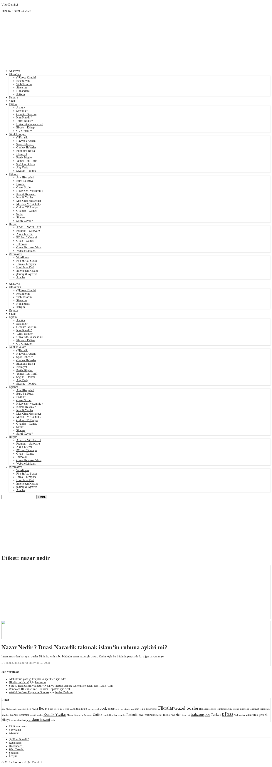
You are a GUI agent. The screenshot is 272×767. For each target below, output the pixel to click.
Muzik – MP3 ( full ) (28, 204)
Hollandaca (23, 90)
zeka (53, 720)
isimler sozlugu (224, 708)
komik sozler (36, 715)
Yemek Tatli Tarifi (26, 160)
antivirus (17, 709)
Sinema (20, 217)
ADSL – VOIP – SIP (28, 227)
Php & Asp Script (26, 260)
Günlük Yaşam (17, 134)
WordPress (22, 257)
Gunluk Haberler (26, 147)
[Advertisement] (136, 40)
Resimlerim (23, 80)
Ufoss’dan (15, 74)
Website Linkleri (26, 250)
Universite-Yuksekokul (29, 124)
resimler (122, 715)
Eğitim (13, 104)
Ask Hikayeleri (25, 177)
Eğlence (13, 174)
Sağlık (12, 100)
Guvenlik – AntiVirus (28, 247)
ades (63, 679)
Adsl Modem (7, 709)
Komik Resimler (26, 194)
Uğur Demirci (9, 4)
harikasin (40, 682)
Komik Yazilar (24, 197)
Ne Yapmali (86, 715)
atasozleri (26, 708)
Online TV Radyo (27, 207)
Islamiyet (21, 154)
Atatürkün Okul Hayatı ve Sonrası (29, 692)
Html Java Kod (25, 267)
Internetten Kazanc (27, 270)
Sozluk (176, 714)
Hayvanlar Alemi (26, 140)
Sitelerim (21, 87)
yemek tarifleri (18, 720)
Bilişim (13, 224)
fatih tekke (140, 708)
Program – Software (28, 230)
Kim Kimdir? (24, 117)
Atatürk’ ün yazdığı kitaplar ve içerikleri (32, 679)
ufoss (227, 714)
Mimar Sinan (73, 715)
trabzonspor (200, 714)
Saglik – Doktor (25, 164)
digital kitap (80, 708)
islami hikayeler (241, 708)
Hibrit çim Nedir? (19, 682)
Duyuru (13, 97)
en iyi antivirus (127, 709)
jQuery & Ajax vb (26, 274)
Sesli (67, 689)
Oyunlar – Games (26, 210)
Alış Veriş (22, 167)
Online (97, 714)
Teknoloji (21, 244)
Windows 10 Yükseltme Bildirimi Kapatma (34, 689)
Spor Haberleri (24, 144)
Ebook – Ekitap (25, 127)
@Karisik (22, 137)
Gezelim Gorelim (26, 114)
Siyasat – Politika (26, 170)
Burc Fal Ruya (24, 180)
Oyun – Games (25, 240)
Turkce (216, 714)
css (71, 709)
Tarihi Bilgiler (24, 120)
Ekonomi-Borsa (25, 150)
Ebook (102, 708)
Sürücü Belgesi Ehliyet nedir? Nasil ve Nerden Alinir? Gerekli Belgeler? (51, 685)
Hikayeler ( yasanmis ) (29, 190)
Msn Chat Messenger (28, 200)
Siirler (19, 214)
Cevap (66, 708)
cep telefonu (56, 708)
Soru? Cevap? (24, 220)
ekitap (111, 708)
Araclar (20, 277)
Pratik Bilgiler (24, 157)
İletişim (20, 94)
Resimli (131, 714)
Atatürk (20, 107)
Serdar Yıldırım (64, 692)
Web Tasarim (24, 84)
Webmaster (15, 254)
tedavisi (186, 715)
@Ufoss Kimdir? (26, 77)
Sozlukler (21, 110)
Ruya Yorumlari (146, 714)
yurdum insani (38, 719)
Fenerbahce (151, 708)
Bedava (44, 708)
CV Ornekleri (24, 130)
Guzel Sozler (23, 187)
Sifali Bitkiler (164, 714)
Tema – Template (26, 264)
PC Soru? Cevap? (26, 237)
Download (92, 709)
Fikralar (20, 184)
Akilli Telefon (24, 234)
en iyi (117, 709)
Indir (213, 708)
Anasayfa (14, 70)
